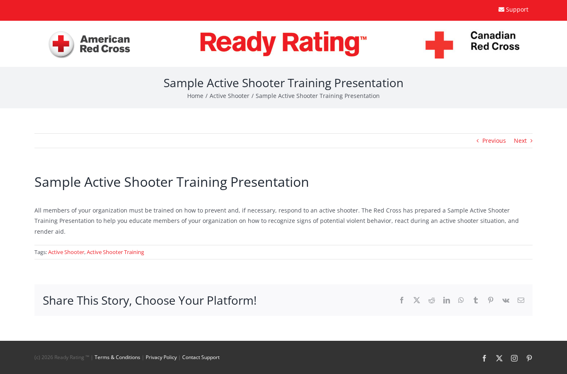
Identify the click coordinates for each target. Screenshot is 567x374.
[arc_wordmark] (89, 33)
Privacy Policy (161, 357)
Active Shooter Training (115, 252)
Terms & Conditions (117, 357)
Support (517, 9)
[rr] (283, 34)
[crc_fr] (478, 32)
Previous (494, 140)
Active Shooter (66, 252)
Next (520, 140)
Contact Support (201, 357)
